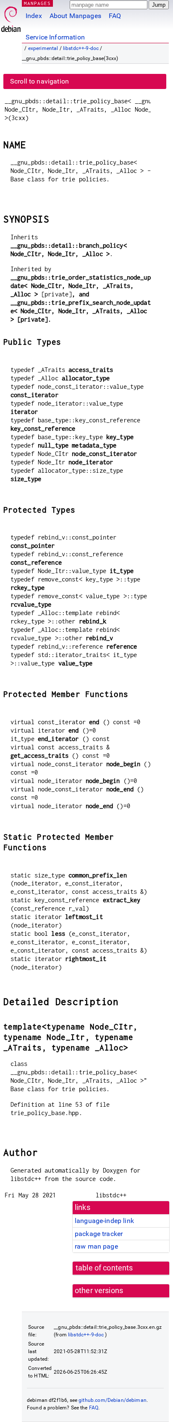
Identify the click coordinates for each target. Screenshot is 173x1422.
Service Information (55, 37)
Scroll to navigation (39, 81)
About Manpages (75, 16)
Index (34, 16)
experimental (43, 48)
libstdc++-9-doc (81, 48)
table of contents (104, 1268)
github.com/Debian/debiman (113, 1400)
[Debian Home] (10, 17)
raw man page (96, 1246)
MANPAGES (37, 3)
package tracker (99, 1234)
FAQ (115, 16)
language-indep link (104, 1221)
